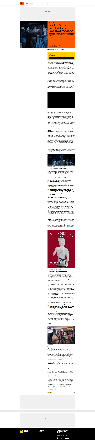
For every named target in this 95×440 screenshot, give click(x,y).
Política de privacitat (61, 431)
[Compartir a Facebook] (53, 49)
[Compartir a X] (48, 49)
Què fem (26, 431)
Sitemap (40, 431)
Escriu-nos (41, 430)
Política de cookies (61, 432)
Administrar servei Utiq (62, 435)
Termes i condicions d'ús (62, 430)
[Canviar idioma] (42, 3)
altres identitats (55, 145)
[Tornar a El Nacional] (31, 3)
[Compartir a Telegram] (52, 49)
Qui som (26, 430)
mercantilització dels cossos (68, 351)
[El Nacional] (21, 431)
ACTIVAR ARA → (61, 57)
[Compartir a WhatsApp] (50, 49)
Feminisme (49, 392)
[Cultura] (22, 3)
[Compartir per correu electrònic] (55, 49)
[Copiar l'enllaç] (57, 49)
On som (26, 432)
